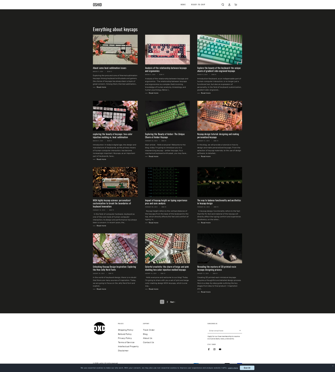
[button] (223, 4)
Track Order (149, 330)
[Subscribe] (240, 330)
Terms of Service (126, 342)
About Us (147, 338)
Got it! (247, 368)
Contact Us (148, 342)
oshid (101, 363)
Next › (172, 301)
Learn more (233, 368)
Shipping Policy (125, 330)
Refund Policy (125, 334)
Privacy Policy (125, 338)
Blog (145, 334)
